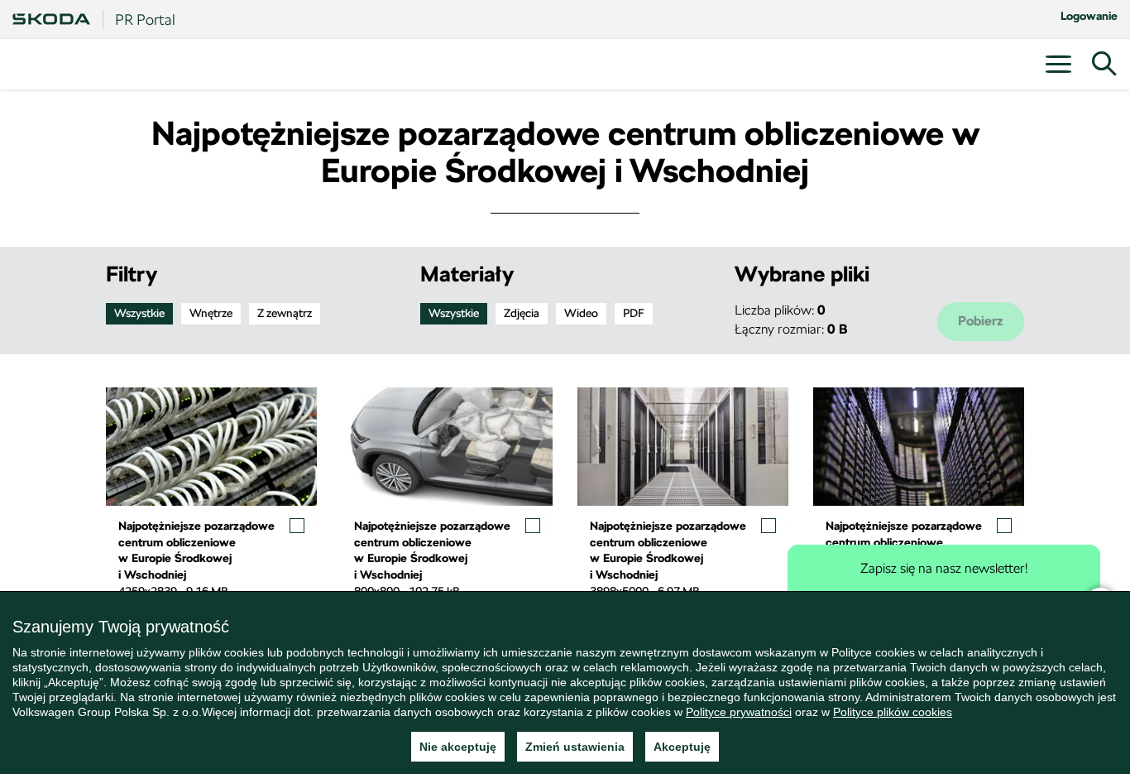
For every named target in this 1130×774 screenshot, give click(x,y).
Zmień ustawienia (575, 746)
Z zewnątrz (284, 312)
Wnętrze (210, 312)
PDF (633, 312)
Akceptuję (682, 746)
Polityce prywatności (739, 712)
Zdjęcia (521, 312)
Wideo (581, 312)
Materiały (467, 274)
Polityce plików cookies (892, 712)
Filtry (131, 274)
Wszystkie (139, 312)
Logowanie (1089, 15)
